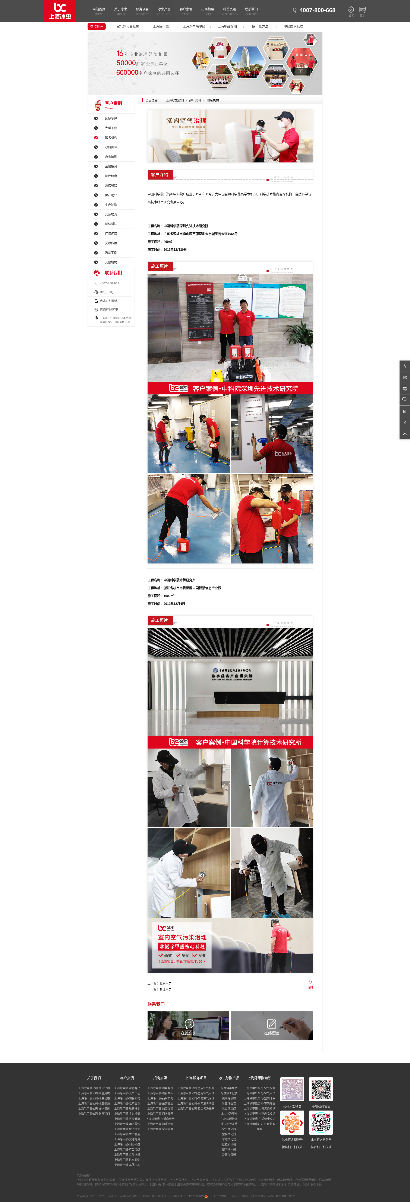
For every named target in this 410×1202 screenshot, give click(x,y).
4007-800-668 (109, 283)
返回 (310, 987)
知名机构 (111, 137)
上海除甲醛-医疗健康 (127, 1118)
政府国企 (111, 147)
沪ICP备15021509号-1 (152, 1196)
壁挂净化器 (229, 1134)
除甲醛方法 (260, 26)
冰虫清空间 (229, 1108)
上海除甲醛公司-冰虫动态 (94, 1098)
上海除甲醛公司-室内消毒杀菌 (195, 1103)
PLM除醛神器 (229, 1118)
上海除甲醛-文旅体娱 (127, 1154)
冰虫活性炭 (229, 1103)
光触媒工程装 (229, 1093)
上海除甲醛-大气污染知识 (259, 1108)
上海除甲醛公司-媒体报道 (94, 1108)
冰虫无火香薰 (229, 1123)
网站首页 (98, 11)
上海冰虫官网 (175, 100)
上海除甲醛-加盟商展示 (160, 1118)
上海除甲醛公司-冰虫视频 (94, 1103)
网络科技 (111, 224)
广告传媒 (111, 233)
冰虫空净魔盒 (229, 1113)
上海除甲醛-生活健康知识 (259, 1118)
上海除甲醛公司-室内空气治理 (195, 1093)
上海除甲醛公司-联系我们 (94, 1113)
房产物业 (111, 195)
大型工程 (111, 128)
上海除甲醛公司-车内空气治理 (195, 1098)
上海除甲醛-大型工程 (127, 1093)
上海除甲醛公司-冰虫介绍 (94, 1088)
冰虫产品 (164, 11)
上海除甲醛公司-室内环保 (259, 1098)
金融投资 (111, 166)
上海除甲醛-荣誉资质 (160, 1103)
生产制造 (111, 204)
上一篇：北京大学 (159, 983)
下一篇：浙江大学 (159, 989)
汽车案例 (111, 252)
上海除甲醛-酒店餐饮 (127, 1123)
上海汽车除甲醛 (194, 26)
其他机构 (111, 262)
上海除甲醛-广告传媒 (127, 1149)
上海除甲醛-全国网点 (160, 1129)
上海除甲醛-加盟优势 (160, 1108)
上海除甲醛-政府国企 (127, 1103)
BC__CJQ (106, 292)
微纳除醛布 (229, 1098)
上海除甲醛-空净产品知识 (259, 1113)
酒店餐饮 (111, 185)
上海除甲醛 (161, 26)
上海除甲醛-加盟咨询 (160, 1123)
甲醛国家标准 (293, 26)
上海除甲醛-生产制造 (127, 1134)
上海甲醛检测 (227, 26)
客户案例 (186, 11)
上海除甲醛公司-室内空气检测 (195, 1088)
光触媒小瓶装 (229, 1088)
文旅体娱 (111, 243)
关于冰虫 (120, 11)
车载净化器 (229, 1139)
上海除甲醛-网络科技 (127, 1144)
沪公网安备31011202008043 (186, 1196)
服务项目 (142, 11)
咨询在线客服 (109, 309)
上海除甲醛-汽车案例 (127, 1159)
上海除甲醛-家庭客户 (127, 1088)
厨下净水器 (229, 1149)
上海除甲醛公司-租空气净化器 (195, 1108)
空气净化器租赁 (128, 26)
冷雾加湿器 (229, 1154)
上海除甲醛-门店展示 (160, 1113)
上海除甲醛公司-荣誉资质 (94, 1093)
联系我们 (251, 11)
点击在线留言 (109, 301)
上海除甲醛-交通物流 (127, 1139)
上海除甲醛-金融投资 (127, 1113)
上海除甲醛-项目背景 (160, 1088)
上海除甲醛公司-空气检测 (259, 1088)
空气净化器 (229, 1129)
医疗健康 (111, 176)
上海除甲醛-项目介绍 (160, 1093)
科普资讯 (229, 11)
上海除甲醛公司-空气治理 (259, 1093)
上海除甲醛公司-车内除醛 (259, 1103)
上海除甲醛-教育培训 (127, 1108)
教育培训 (111, 156)
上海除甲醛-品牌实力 (160, 1098)
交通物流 (111, 214)
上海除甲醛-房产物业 (127, 1129)
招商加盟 (207, 11)
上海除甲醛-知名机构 (127, 1098)
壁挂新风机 (229, 1144)
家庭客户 (111, 118)
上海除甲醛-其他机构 (127, 1164)
